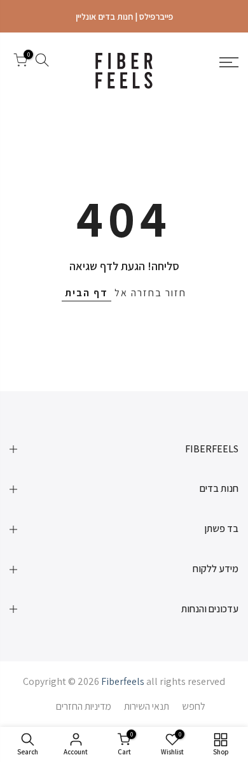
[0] (20, 62)
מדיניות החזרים (83, 706)
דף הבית (86, 292)
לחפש (193, 706)
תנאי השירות (146, 706)
